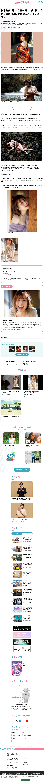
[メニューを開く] (42, 2)
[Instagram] (24, 721)
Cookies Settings (16, 779)
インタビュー (25, 756)
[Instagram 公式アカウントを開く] (13, 768)
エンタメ (24, 755)
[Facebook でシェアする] (27, 364)
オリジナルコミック (34, 756)
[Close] (42, 776)
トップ (3, 746)
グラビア (2, 27)
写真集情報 (25, 762)
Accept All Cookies (25, 779)
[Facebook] (20, 721)
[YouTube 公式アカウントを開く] (16, 768)
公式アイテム (25, 766)
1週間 (27, 534)
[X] (17, 721)
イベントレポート (25, 760)
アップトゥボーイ (25, 764)
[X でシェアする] (24, 364)
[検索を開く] (39, 2)
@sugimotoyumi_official (8, 329)
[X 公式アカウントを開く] (7, 768)
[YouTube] (27, 721)
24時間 (16, 534)
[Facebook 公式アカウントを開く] (10, 768)
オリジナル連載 (33, 755)
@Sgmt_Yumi (22, 329)
